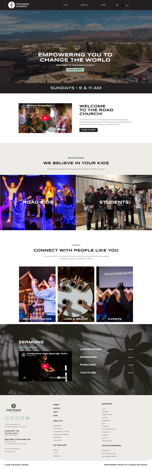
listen (130, 365)
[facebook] (12, 418)
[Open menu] (117, 5)
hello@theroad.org (11, 433)
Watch (130, 349)
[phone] (17, 418)
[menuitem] (66, 5)
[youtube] (27, 418)
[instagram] (22, 418)
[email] (7, 418)
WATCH (130, 357)
